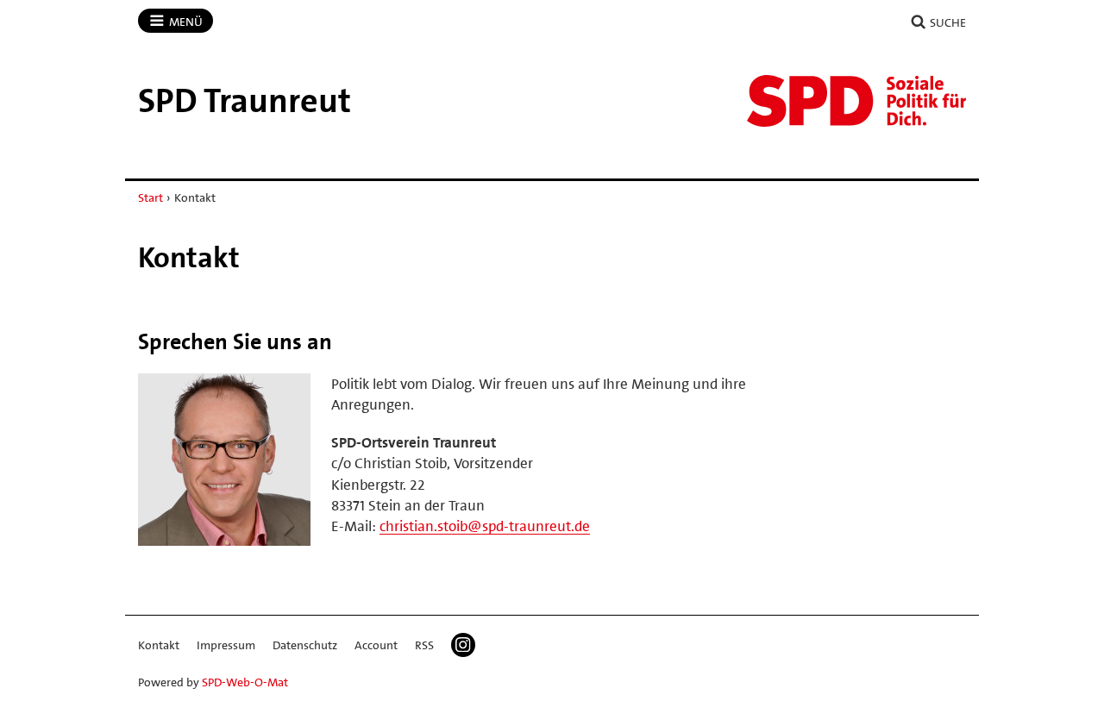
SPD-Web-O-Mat (245, 682)
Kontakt (158, 645)
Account (376, 645)
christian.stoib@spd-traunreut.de (485, 525)
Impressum (226, 645)
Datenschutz (305, 645)
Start (150, 197)
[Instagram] (463, 645)
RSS (424, 645)
